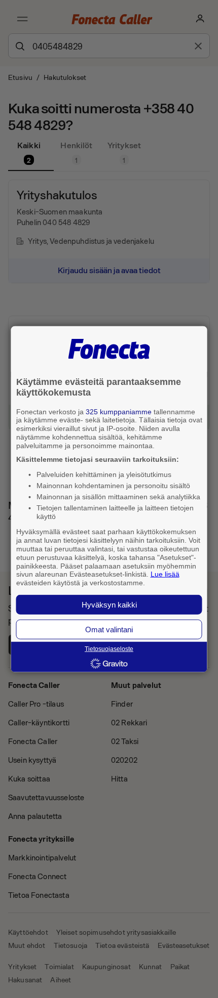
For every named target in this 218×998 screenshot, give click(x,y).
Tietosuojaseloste (109, 649)
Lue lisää (165, 574)
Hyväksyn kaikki (109, 604)
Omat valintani (109, 629)
